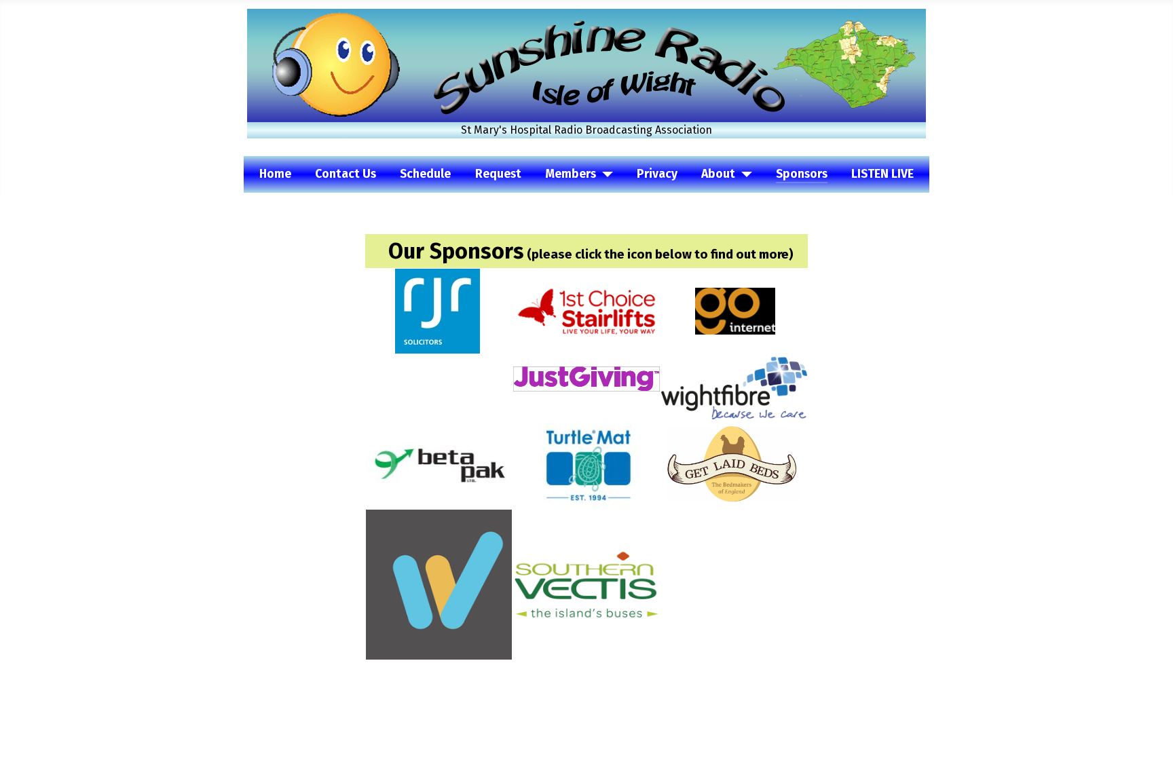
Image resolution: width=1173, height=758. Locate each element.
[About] (743, 174)
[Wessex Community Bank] (439, 583)
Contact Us (345, 174)
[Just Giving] (586, 378)
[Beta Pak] (439, 463)
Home (275, 174)
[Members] (604, 174)
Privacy (657, 174)
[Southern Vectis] (586, 583)
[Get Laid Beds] (733, 463)
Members (570, 174)
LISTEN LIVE (882, 174)
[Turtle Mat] (586, 463)
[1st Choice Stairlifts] (586, 310)
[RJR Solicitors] (437, 310)
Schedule (425, 174)
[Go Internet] (735, 310)
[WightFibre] (734, 386)
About (718, 174)
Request (498, 174)
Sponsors (801, 174)
